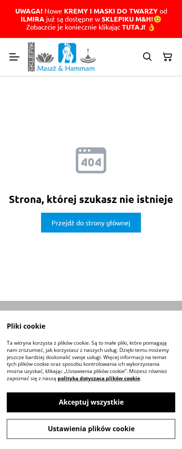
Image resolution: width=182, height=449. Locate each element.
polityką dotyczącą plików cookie (99, 378)
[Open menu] (14, 57)
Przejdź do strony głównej (91, 222)
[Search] (147, 57)
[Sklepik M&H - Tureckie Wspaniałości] (62, 57)
